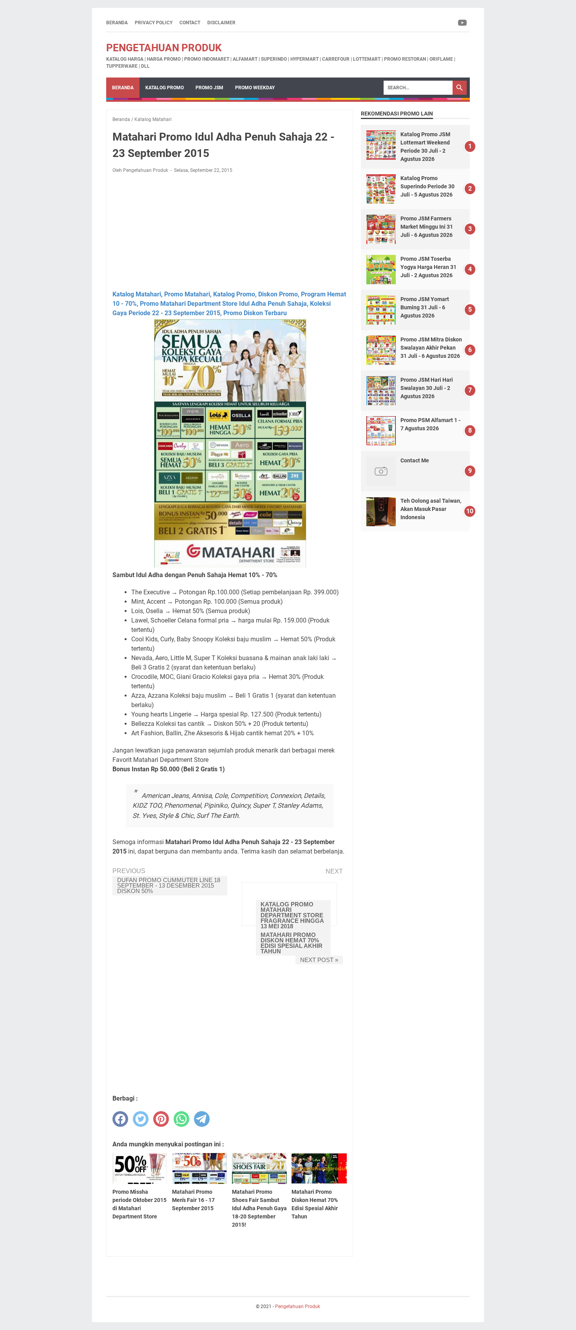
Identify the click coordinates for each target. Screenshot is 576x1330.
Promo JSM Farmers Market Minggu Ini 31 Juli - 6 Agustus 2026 (426, 226)
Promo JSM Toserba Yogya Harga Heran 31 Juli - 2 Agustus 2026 (428, 267)
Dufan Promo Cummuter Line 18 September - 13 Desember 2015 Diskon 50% (168, 885)
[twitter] (141, 1119)
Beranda (117, 22)
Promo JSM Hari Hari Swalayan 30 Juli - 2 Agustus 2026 (426, 388)
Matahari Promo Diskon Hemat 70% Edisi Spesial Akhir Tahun (291, 943)
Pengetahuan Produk (164, 48)
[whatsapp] (181, 1119)
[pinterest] (161, 1119)
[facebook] (120, 1119)
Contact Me (414, 460)
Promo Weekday (255, 87)
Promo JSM (209, 87)
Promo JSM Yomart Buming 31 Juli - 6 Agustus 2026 (424, 307)
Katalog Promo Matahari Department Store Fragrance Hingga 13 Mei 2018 (292, 915)
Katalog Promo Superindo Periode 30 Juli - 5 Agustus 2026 (427, 186)
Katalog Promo (164, 87)
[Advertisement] (229, 232)
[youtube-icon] (463, 22)
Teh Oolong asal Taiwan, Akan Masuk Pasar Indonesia (430, 509)
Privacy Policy (153, 22)
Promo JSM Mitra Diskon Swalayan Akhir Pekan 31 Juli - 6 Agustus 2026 (431, 347)
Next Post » (319, 959)
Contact (189, 22)
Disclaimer (221, 22)
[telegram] (202, 1119)
